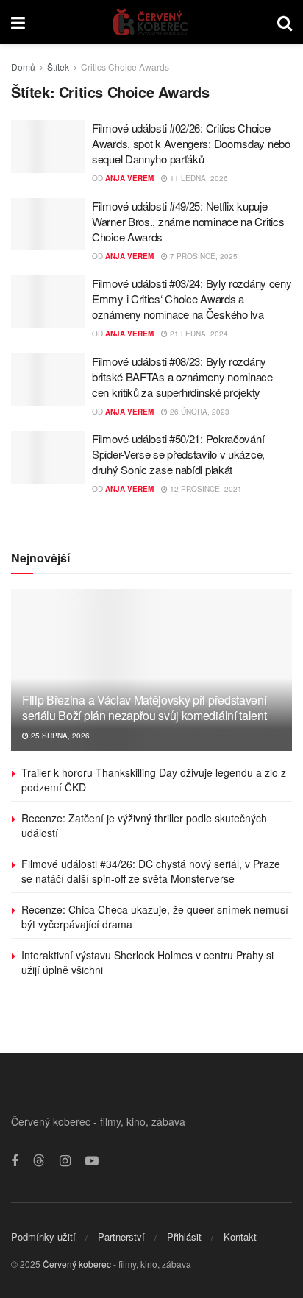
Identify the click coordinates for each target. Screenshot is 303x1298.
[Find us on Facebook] (14, 1161)
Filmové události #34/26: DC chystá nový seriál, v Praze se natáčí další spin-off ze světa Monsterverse (150, 871)
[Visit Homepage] (151, 22)
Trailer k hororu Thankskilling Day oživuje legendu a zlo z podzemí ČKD (153, 779)
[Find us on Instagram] (65, 1161)
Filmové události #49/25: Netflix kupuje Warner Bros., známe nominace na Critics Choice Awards (188, 221)
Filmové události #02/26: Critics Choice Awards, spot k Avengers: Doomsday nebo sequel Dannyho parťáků (191, 143)
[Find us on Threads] (39, 1160)
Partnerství (121, 1237)
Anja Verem (129, 178)
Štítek (58, 66)
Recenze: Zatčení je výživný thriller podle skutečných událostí (144, 825)
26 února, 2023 (198, 411)
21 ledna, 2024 (198, 333)
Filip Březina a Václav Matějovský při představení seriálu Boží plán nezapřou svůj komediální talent (144, 707)
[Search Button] (284, 22)
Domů (23, 66)
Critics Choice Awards (125, 66)
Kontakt (240, 1237)
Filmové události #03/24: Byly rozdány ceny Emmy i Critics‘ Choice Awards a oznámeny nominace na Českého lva (191, 298)
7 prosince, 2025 (203, 256)
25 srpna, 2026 (59, 735)
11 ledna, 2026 (198, 178)
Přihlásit (184, 1237)
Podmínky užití (43, 1237)
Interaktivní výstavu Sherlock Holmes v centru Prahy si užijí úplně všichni (147, 962)
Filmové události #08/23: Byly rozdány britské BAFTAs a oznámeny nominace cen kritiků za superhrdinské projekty (182, 376)
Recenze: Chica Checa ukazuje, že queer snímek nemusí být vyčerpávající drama (154, 916)
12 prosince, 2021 (205, 489)
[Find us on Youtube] (92, 1161)
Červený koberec (77, 1264)
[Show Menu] (18, 22)
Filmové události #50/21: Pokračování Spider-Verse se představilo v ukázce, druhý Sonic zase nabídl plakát (178, 454)
